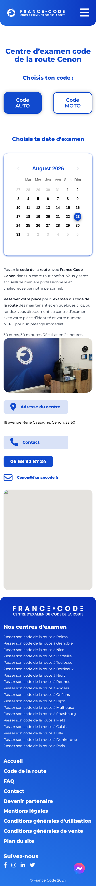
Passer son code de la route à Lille (33, 733)
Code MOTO (73, 103)
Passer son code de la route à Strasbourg (40, 714)
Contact (14, 791)
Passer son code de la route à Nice (34, 650)
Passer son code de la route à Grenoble (38, 643)
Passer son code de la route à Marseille (38, 656)
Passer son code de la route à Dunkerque (40, 740)
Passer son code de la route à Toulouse (38, 662)
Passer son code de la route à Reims (36, 637)
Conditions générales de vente (43, 831)
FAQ (9, 781)
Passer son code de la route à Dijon (35, 701)
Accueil (13, 761)
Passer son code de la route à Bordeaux (39, 669)
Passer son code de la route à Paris (34, 746)
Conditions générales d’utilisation (48, 821)
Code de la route (25, 771)
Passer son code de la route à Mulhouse (39, 707)
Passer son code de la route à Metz (34, 720)
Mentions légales (26, 811)
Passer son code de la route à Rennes (37, 682)
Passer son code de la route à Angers (36, 688)
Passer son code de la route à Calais (35, 727)
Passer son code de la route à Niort (34, 675)
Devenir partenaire (28, 801)
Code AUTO (22, 103)
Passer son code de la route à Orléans (37, 694)
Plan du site (19, 841)
